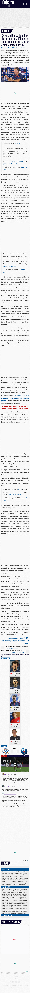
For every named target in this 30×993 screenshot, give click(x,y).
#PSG (20, 490)
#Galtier (23, 640)
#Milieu (10, 642)
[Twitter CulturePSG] (12, 981)
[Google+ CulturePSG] (16, 981)
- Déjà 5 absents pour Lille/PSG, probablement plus (14, 913)
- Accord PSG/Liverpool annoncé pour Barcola (13, 907)
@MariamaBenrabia (17, 161)
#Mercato (26, 642)
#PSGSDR (17, 144)
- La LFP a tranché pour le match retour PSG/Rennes (14, 873)
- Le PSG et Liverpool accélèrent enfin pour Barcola (14, 910)
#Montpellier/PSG (6, 640)
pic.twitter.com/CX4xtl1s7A (10, 164)
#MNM (26, 643)
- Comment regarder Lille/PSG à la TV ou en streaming (15, 878)
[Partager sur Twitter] (27, 638)
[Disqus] (15, 789)
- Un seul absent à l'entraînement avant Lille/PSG (13, 903)
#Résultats (5, 642)
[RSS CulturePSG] (18, 981)
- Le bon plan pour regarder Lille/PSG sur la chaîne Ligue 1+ (16, 872)
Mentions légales (5, 985)
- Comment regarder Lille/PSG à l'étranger (12, 876)
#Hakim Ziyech (20, 642)
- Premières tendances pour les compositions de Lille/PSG (15, 889)
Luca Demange (22, 48)
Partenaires (17, 987)
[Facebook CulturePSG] (10, 981)
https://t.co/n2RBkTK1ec (9, 266)
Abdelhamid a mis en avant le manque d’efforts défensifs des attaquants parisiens (15, 398)
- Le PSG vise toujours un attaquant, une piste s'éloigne (15, 881)
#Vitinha (14, 642)
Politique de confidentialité (16, 985)
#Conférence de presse (15, 640)
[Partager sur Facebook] (25, 638)
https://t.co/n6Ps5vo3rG (15, 495)
